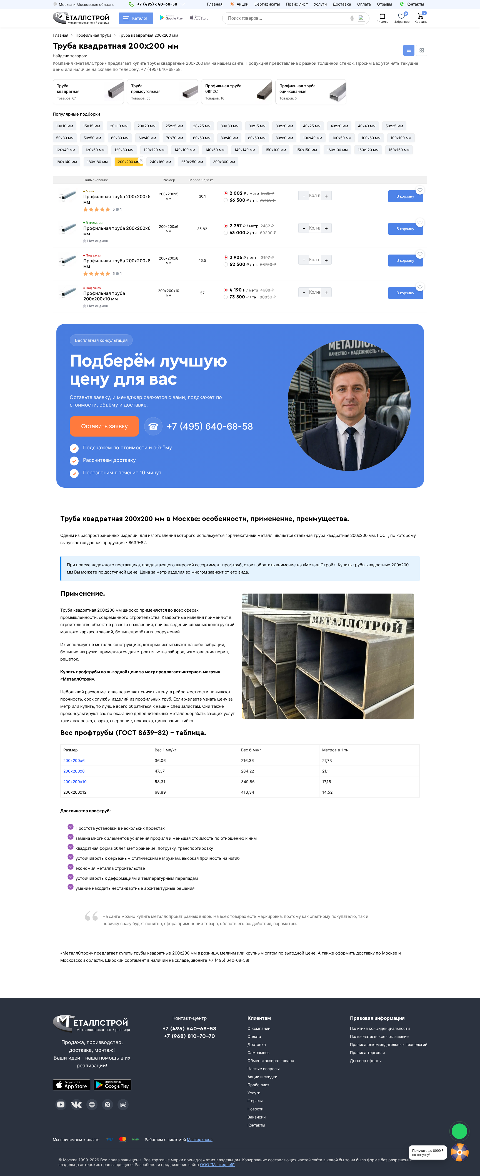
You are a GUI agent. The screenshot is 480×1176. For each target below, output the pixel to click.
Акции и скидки (262, 1076)
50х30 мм (65, 138)
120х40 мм (65, 150)
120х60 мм (94, 150)
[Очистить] (141, 160)
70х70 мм (174, 138)
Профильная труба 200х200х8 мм (117, 263)
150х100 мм (275, 150)
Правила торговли (367, 1052)
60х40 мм (147, 138)
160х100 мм (337, 150)
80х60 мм (257, 138)
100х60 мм (371, 138)
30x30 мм (230, 126)
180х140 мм (66, 162)
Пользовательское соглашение (379, 1036)
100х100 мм (401, 138)
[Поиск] (363, 18)
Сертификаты (267, 4)
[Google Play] (112, 1085)
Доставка (342, 4)
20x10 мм (119, 126)
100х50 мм (341, 138)
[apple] (199, 18)
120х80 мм (124, 150)
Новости (255, 1109)
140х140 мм (244, 150)
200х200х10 (75, 781)
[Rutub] (123, 1104)
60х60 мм (202, 138)
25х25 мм (174, 126)
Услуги (320, 4)
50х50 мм (92, 138)
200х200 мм (129, 162)
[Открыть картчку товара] (68, 196)
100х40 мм (312, 138)
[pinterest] (107, 1104)
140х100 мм (184, 150)
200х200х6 (74, 760)
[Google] (172, 18)
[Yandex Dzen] (92, 1104)
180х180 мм (97, 162)
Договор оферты (366, 1060)
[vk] (76, 1104)
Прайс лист (297, 4)
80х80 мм (284, 138)
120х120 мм (154, 150)
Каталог (139, 18)
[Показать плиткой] (421, 50)
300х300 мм (224, 162)
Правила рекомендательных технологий (388, 1044)
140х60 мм (214, 150)
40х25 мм (312, 126)
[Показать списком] (408, 50)
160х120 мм (368, 150)
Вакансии (257, 1117)
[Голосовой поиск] (352, 18)
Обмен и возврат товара (271, 1060)
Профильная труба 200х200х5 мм (117, 199)
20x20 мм (147, 126)
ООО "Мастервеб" (217, 1164)
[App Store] (72, 1085)
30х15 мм (257, 126)
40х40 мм (367, 126)
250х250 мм (192, 162)
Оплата (364, 4)
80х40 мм (229, 138)
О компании (259, 1028)
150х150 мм (306, 150)
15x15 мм (91, 126)
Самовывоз (258, 1052)
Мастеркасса (199, 1139)
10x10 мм (64, 126)
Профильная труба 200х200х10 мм (104, 296)
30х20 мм (284, 126)
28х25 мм (202, 126)
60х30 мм (120, 138)
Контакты (256, 1125)
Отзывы (384, 4)
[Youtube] (60, 1104)
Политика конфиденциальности (380, 1028)
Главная (214, 4)
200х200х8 (74, 771)
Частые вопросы (264, 1068)
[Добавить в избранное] (420, 190)
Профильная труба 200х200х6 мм (117, 230)
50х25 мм (394, 126)
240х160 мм (160, 162)
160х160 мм (399, 150)
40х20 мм (339, 126)
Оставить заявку (104, 426)
